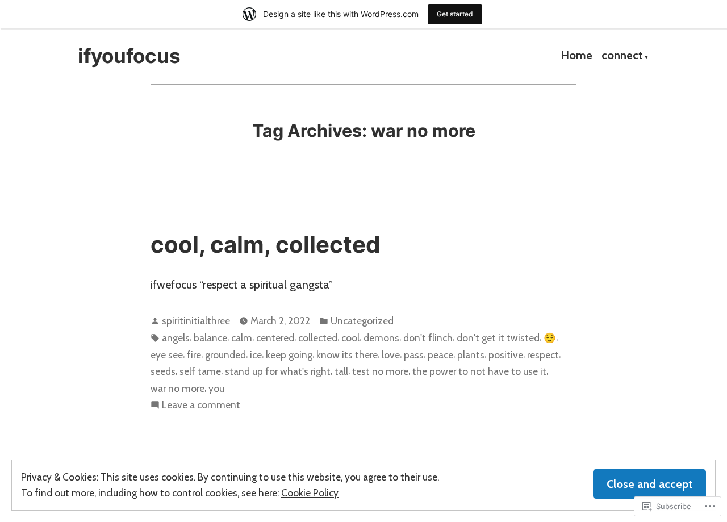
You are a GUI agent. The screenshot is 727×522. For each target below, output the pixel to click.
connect (621, 56)
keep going (289, 355)
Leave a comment (201, 405)
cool (350, 338)
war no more (177, 388)
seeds (163, 371)
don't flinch (428, 338)
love (391, 355)
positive (505, 355)
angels (176, 338)
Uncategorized (362, 321)
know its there (347, 355)
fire (194, 355)
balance (210, 338)
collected (317, 338)
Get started (455, 14)
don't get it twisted (498, 338)
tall (341, 371)
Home (576, 56)
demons (381, 338)
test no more (380, 371)
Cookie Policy (310, 493)
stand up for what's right (278, 371)
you (216, 388)
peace (440, 355)
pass (414, 355)
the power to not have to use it (479, 371)
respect (543, 355)
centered (275, 338)
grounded (225, 355)
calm (241, 338)
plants (470, 355)
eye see (167, 355)
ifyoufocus (129, 56)
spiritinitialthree (196, 321)
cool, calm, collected (266, 244)
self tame (200, 371)
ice (256, 355)
